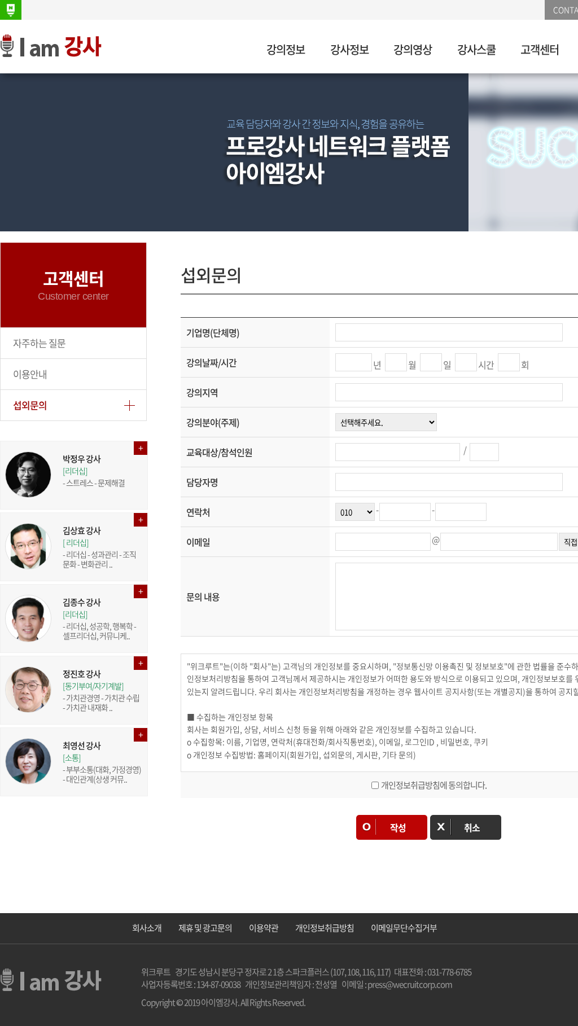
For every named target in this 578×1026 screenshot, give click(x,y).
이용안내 (30, 374)
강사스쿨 (476, 49)
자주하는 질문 (39, 343)
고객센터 (539, 49)
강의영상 (412, 49)
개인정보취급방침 (324, 928)
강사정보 (349, 49)
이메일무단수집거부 (404, 928)
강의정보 (285, 49)
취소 (472, 827)
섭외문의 (30, 405)
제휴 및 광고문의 (205, 928)
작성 (398, 827)
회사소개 (146, 928)
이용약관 (263, 928)
